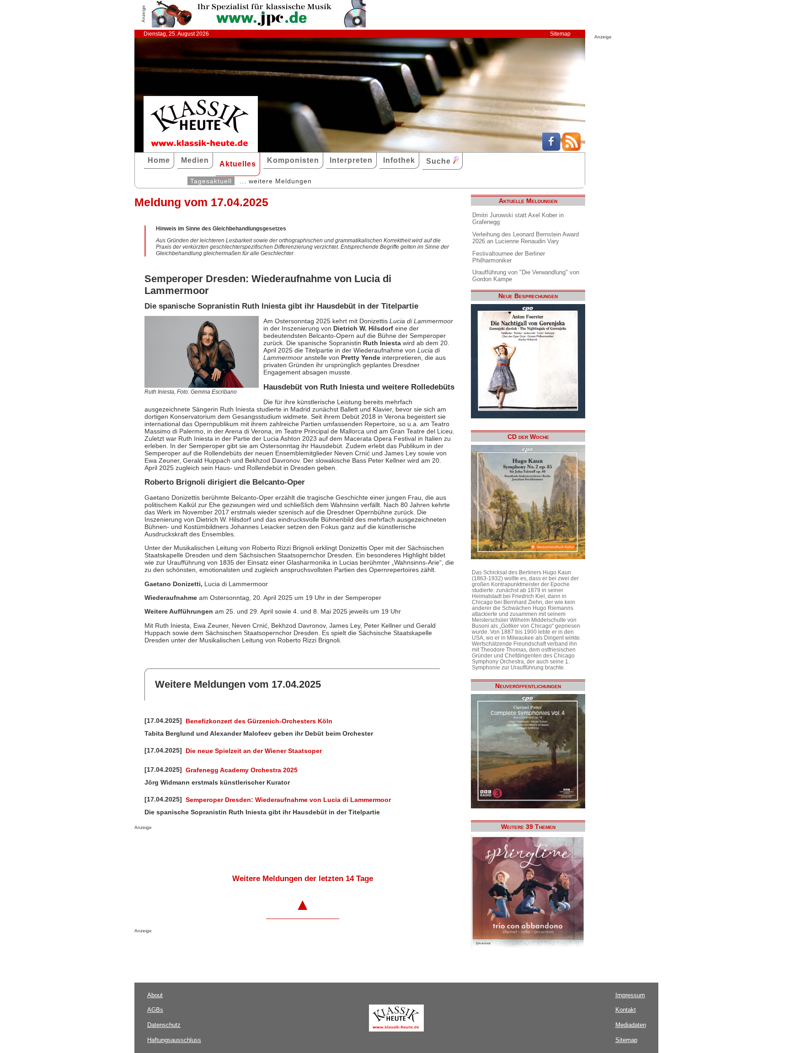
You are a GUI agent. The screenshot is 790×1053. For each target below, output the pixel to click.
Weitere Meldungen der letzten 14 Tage (302, 878)
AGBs (155, 1009)
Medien (195, 160)
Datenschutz (164, 1024)
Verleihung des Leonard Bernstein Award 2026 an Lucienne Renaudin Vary (525, 238)
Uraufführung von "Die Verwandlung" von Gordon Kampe (525, 276)
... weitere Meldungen (276, 181)
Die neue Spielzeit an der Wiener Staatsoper (254, 750)
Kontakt (625, 1009)
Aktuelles (237, 164)
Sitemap (560, 34)
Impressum (630, 995)
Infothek (399, 160)
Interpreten (351, 160)
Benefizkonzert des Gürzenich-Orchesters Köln (259, 721)
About (155, 995)
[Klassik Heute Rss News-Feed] (571, 148)
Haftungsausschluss (174, 1040)
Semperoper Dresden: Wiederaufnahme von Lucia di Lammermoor (288, 799)
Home (159, 160)
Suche (439, 161)
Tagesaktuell (211, 181)
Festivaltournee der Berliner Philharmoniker (508, 257)
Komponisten (293, 160)
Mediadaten (630, 1024)
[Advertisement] (241, 848)
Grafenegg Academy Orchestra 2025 (242, 770)
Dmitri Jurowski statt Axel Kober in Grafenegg (518, 218)
